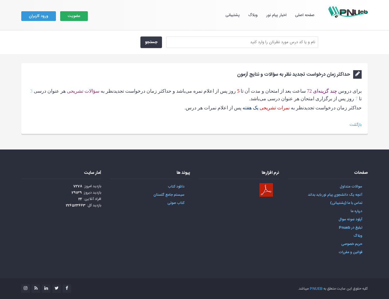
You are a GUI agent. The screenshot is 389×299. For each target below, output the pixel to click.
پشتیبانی (232, 15)
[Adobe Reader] (266, 190)
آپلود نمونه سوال (350, 219)
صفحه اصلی (305, 15)
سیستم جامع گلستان (168, 195)
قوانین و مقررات (350, 252)
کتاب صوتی (175, 203)
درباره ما (356, 211)
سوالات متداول (351, 187)
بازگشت (355, 125)
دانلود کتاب (176, 187)
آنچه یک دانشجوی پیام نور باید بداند (335, 195)
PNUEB (316, 289)
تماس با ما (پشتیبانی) (346, 203)
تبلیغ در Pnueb (350, 228)
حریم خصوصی (351, 244)
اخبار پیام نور (276, 15)
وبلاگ (253, 15)
